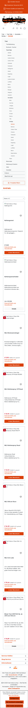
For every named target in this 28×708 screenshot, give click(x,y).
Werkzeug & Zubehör (11, 164)
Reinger (9, 89)
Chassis (13, 132)
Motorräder (9, 161)
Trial (6, 41)
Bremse (9, 55)
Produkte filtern (15, 183)
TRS (10, 118)
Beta (10, 100)
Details (14, 309)
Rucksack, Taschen (11, 47)
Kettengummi (9, 220)
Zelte (7, 167)
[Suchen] (13, 28)
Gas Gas (11, 103)
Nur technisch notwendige (14, 702)
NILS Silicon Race (10, 501)
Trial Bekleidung (10, 44)
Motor (9, 84)
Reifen (9, 87)
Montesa (11, 108)
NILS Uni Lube (9, 558)
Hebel (9, 71)
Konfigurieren (14, 698)
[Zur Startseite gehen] (14, 20)
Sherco (11, 116)
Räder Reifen (14, 153)
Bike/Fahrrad (8, 176)
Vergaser (10, 92)
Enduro (7, 173)
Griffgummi (10, 68)
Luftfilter (10, 81)
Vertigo (11, 121)
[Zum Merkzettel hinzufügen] (20, 215)
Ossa (10, 111)
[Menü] (3, 28)
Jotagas (11, 105)
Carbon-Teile (14, 129)
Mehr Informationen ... (14, 695)
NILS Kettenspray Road (12, 445)
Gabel (12, 137)
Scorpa (11, 113)
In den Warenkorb (14, 252)
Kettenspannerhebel (11, 276)
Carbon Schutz (11, 58)
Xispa (10, 158)
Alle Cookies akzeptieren (14, 706)
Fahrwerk (10, 63)
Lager (9, 76)
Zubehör (10, 95)
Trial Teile (9, 50)
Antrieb (9, 52)
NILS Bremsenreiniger (11, 333)
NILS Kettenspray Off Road (13, 389)
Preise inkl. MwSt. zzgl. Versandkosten (10, 247)
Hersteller (10, 97)
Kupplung (10, 74)
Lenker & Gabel (11, 79)
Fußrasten (10, 66)
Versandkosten (13, 674)
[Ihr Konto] (21, 28)
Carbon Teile (11, 60)
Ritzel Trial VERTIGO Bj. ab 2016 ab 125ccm (13, 615)
